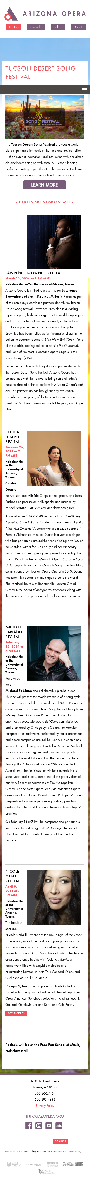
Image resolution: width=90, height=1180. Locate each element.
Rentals (14, 27)
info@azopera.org (45, 1116)
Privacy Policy (45, 1105)
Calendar (36, 27)
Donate (78, 27)
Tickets (58, 27)
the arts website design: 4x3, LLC (66, 1151)
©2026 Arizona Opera (17, 1151)
